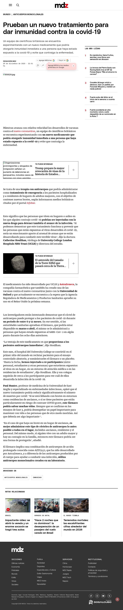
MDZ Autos (41, 581)
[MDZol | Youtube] (103, 596)
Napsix (65, 581)
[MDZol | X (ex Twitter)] (109, 596)
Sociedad (41, 563)
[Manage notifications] (117, 599)
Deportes (41, 566)
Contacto (91, 567)
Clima (65, 563)
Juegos (66, 574)
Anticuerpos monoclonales (16, 477)
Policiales (15, 570)
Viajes (39, 577)
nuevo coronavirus (24, 131)
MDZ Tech (67, 577)
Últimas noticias (18, 563)
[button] (10, 5)
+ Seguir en (62, 60)
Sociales (15, 584)
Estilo (14, 577)
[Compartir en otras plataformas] (43, 65)
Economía (16, 567)
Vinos (14, 581)
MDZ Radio (67, 570)
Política (40, 559)
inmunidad (37, 477)
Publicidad (92, 563)
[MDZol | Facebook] (91, 596)
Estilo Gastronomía (44, 573)
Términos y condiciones (98, 576)
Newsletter (41, 584)
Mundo (6, 14)
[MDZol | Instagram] (97, 596)
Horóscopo (67, 567)
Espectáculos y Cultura (46, 570)
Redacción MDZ (9, 61)
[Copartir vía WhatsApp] (38, 65)
